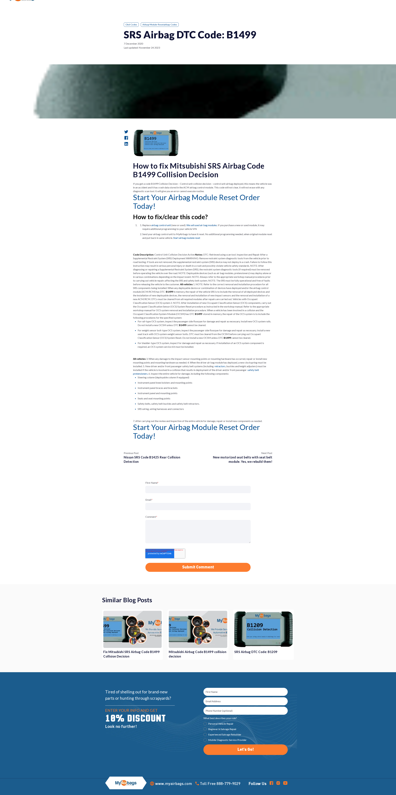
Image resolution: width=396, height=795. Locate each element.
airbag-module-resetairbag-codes (159, 24)
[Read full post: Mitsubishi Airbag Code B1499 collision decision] (198, 629)
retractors (220, 366)
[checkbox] (245, 732)
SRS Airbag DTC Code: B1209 (256, 652)
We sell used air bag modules (201, 225)
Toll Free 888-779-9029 (220, 783)
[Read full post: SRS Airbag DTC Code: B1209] (263, 629)
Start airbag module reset (186, 237)
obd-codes (131, 24)
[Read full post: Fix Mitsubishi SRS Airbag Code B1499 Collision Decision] (132, 629)
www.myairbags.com (173, 783)
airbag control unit (161, 225)
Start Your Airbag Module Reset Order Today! (196, 201)
